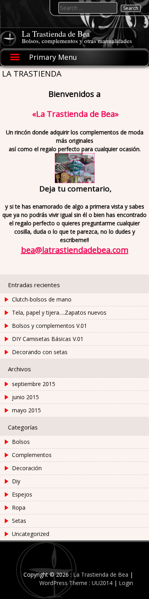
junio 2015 (25, 397)
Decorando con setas (40, 352)
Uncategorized (30, 534)
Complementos (32, 455)
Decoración (27, 468)
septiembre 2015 (33, 384)
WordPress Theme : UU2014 (75, 583)
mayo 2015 (26, 410)
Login (126, 583)
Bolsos (21, 441)
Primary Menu (53, 57)
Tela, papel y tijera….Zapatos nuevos (59, 312)
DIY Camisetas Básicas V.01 (47, 339)
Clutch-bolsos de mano (42, 299)
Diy (16, 481)
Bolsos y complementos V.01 (49, 325)
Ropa (18, 507)
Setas (19, 520)
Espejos (22, 494)
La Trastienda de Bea (56, 33)
